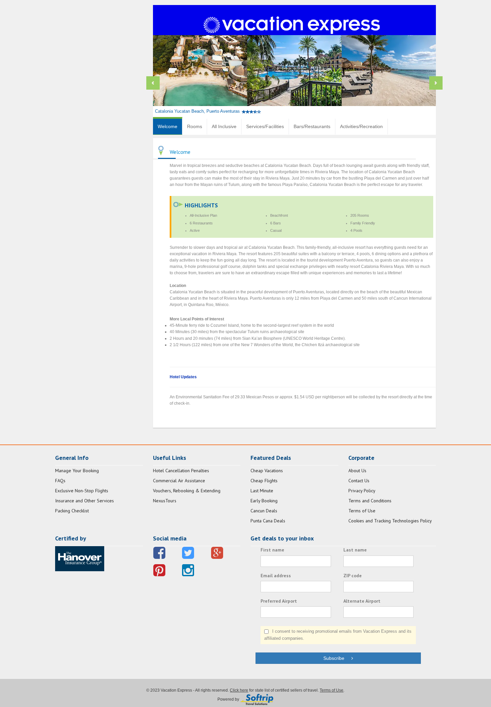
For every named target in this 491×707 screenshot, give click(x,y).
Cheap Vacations (267, 471)
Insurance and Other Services (84, 501)
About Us (357, 471)
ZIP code (352, 576)
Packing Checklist (72, 511)
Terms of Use (361, 511)
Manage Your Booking (77, 471)
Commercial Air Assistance (179, 481)
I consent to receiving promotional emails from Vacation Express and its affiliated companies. (338, 635)
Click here (239, 690)
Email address (276, 576)
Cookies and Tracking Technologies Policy (390, 521)
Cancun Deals (264, 511)
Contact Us (358, 481)
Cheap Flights (264, 481)
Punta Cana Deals (268, 521)
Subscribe (337, 658)
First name (272, 550)
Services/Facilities (265, 126)
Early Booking (264, 501)
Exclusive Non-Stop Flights (81, 491)
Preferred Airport (279, 601)
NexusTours (164, 501)
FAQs (60, 481)
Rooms (194, 126)
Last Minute (262, 491)
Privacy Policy (361, 491)
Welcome (167, 126)
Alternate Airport (361, 601)
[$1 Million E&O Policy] (79, 558)
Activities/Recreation (361, 126)
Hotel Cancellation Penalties (181, 471)
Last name (355, 550)
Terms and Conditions (369, 501)
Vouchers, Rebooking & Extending (186, 491)
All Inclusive (224, 126)
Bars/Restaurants (312, 126)
